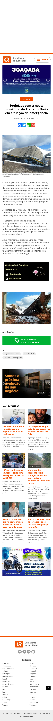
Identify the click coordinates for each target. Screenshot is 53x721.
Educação (6, 674)
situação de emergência (13, 358)
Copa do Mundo (8, 668)
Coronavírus (34, 668)
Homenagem (34, 684)
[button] (48, 80)
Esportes (33, 676)
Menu (45, 59)
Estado (5, 679)
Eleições (33, 674)
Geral (32, 681)
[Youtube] (33, 652)
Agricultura (6, 663)
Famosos (33, 679)
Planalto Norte (29, 354)
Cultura (5, 671)
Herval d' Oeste (8, 684)
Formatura (6, 681)
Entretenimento (8, 676)
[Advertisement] (26, 26)
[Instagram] (29, 652)
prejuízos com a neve (12, 354)
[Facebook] (24, 652)
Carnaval (33, 666)
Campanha (6, 666)
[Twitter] (20, 652)
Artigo (32, 663)
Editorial (33, 671)
